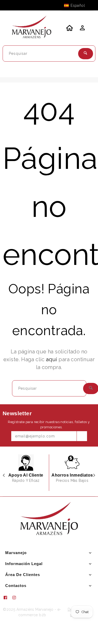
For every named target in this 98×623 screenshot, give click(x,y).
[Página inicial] (31, 28)
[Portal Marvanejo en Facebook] (7, 598)
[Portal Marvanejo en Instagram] (16, 598)
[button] (77, 5)
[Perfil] (82, 29)
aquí (51, 359)
